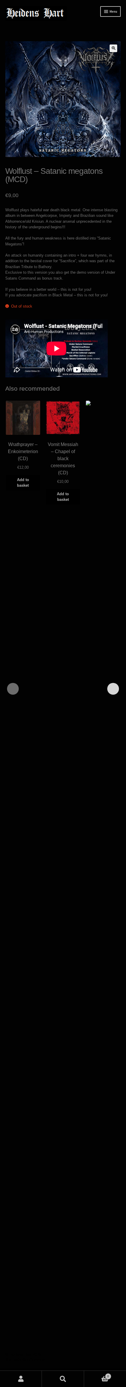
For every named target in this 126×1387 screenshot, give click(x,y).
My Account (21, 1379)
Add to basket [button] (23, 482)
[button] (113, 48)
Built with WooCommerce (26, 1360)
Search (63, 1379)
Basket (96, 1374)
